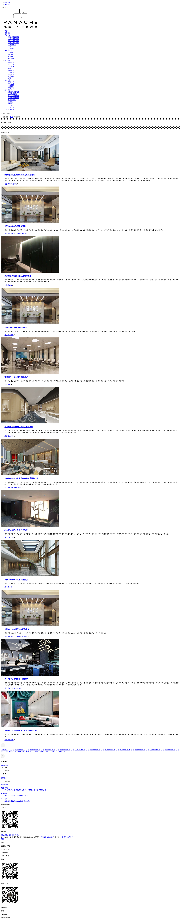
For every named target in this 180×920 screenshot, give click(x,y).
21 (32, 750)
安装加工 (11, 84)
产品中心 (7, 35)
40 (68, 750)
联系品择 (7, 4)
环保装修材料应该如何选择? (15, 327)
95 (171, 750)
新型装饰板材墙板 (20, 233)
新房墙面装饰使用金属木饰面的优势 (18, 427)
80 (143, 750)
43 (73, 750)
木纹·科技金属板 (9, 109)
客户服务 (7, 80)
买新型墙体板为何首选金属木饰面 (17, 276)
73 (129, 750)
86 (154, 750)
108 (23, 751)
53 (92, 750)
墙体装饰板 (8, 587)
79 (141, 750)
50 (86, 750)
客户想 (10, 56)
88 (158, 750)
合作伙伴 (11, 74)
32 (53, 750)
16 (23, 750)
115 (41, 751)
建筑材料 (7, 384)
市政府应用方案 (13, 98)
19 (28, 750)
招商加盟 (7, 33)
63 (111, 750)
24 (38, 750)
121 (56, 751)
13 (17, 750)
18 (26, 750)
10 (11, 750)
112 (33, 751)
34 (56, 750)
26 (41, 750)
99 (178, 750)
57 (99, 750)
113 (35, 751)
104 (12, 751)
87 (156, 750)
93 (167, 750)
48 (83, 750)
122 (58, 751)
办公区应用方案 (13, 96)
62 (109, 750)
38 (64, 750)
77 (137, 750)
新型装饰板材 (9, 233)
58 (101, 750)
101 (4, 751)
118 (48, 751)
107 (20, 751)
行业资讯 (11, 58)
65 (114, 750)
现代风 (10, 104)
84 (150, 750)
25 (39, 750)
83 (148, 750)
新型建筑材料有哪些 (20, 636)
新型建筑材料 (9, 636)
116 (43, 751)
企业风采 (11, 66)
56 (98, 750)
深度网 (64, 837)
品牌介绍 (11, 62)
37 (62, 750)
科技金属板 (4, 784)
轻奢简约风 (12, 100)
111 (31, 751)
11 (13, 750)
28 (45, 750)
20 (30, 750)
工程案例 (11, 107)
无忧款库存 (12, 45)
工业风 (10, 105)
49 (84, 750)
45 (77, 750)
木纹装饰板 (17, 487)
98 (176, 750)
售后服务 (11, 86)
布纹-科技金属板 (13, 43)
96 (173, 750)
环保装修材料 (9, 335)
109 (25, 751)
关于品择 (7, 60)
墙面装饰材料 (9, 436)
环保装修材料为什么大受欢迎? (16, 530)
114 (38, 751)
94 (169, 750)
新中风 (10, 102)
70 (124, 750)
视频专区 (11, 82)
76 (135, 750)
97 (174, 750)
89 (159, 750)
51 (88, 750)
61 (107, 750)
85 (152, 750)
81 (144, 750)
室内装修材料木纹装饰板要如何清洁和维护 (21, 478)
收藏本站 (7, 2)
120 (53, 751)
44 (75, 750)
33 (54, 750)
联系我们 (11, 78)
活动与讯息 (8, 50)
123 (61, 751)
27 (43, 750)
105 (15, 751)
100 (2, 751)
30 (49, 750)
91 (163, 750)
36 (60, 750)
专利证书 (11, 72)
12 (15, 750)
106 (17, 751)
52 (90, 750)
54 (94, 750)
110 (28, 751)
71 (126, 750)
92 (165, 750)
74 (131, 750)
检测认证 (11, 70)
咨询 (2, 839)
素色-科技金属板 (13, 41)
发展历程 (11, 76)
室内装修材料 (9, 487)
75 (133, 750)
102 (7, 751)
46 (79, 750)
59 (103, 750)
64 (113, 750)
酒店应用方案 (12, 94)
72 (128, 750)
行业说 (10, 54)
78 (139, 750)
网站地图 (4, 835)
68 (120, 750)
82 (146, 750)
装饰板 (14, 184)
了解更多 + (4, 765)
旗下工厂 (11, 68)
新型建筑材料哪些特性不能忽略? (17, 629)
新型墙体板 (8, 285)
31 (51, 750)
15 (21, 750)
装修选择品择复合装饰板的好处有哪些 (19, 175)
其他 (9, 47)
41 (69, 750)
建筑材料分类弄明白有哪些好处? (17, 377)
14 (19, 750)
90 (161, 750)
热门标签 (70, 837)
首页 (6, 31)
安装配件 (11, 49)
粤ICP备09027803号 (47, 837)
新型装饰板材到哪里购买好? (15, 226)
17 (24, 750)
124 (64, 751)
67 (118, 750)
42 (71, 750)
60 (105, 750)
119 (51, 751)
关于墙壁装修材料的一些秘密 (16, 679)
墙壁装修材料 (9, 688)
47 (81, 750)
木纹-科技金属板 (13, 37)
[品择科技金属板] (20, 28)
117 (46, 751)
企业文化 (11, 64)
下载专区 (11, 88)
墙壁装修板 (17, 688)
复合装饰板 (8, 184)
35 (58, 750)
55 (96, 750)
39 (66, 750)
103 (10, 751)
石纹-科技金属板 (13, 39)
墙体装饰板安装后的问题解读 (16, 580)
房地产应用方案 (13, 92)
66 (116, 750)
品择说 (10, 52)
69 (122, 750)
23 (36, 750)
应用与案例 (8, 90)
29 (47, 750)
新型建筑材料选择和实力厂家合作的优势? (21, 730)
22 (34, 750)
